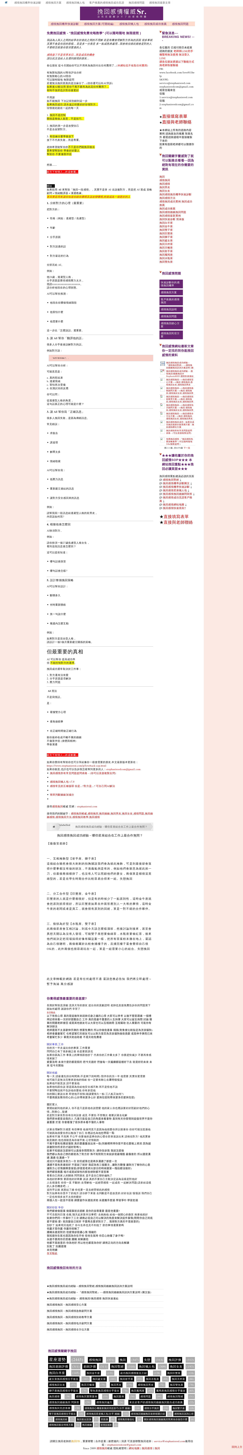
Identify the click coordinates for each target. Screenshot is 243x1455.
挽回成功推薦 (167, 208)
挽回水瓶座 (166, 258)
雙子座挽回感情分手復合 (62, 1413)
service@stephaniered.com (169, 1441)
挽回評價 (174, 1360)
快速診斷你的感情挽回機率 (170, 284)
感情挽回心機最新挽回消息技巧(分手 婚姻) (108, 1408)
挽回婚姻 (104, 813)
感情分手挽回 (151, 1408)
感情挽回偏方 (104, 1402)
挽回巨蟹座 (166, 233)
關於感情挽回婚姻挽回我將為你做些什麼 (166, 1419)
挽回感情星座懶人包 (175, 490)
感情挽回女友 (57, 1384)
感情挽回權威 (79, 813)
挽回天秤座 (166, 244)
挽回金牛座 (166, 226)
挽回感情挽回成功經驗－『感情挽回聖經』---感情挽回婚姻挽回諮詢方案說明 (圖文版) (100, 1292)
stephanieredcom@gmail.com (124, 1444)
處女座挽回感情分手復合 (63, 1379)
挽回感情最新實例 (170, 215)
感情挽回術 (61, 1419)
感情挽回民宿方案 (170, 335)
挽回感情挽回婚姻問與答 (177, 494)
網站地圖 (134, 1448)
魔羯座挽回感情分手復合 (171, 1390)
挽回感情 (94, 817)
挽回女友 (127, 813)
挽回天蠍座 (166, 247)
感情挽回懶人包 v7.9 (62, 781)
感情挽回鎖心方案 (170, 325)
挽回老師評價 (58, 1366)
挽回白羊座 (166, 222)
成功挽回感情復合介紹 (133, 1373)
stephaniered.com (87, 806)
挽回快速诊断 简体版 (171, 219)
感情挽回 (57, 806)
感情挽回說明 (169, 309)
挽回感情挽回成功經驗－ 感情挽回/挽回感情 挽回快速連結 (83, 1298)
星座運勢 (57, 1359)
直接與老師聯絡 (176, 122)
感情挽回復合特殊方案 (61, 1424)
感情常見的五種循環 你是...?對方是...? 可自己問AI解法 (82, 786)
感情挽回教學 (80, 817)
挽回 (162, 176)
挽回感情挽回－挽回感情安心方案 (67, 1304)
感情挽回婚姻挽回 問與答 (64, 1402)
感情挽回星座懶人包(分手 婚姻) (103, 1413)
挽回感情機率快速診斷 (176, 486)
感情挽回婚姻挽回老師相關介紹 (148, 1413)
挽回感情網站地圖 (173, 504)
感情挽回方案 (169, 292)
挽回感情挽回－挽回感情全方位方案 (68, 1329)
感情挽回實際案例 (86, 1396)
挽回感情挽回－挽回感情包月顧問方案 (69, 1323)
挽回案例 (119, 1396)
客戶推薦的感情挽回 (170, 301)
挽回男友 (116, 813)
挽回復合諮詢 (84, 1419)
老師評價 (89, 1366)
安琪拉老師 (106, 1424)
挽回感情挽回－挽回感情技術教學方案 (69, 1317)
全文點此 (51, 1012)
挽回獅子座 (166, 237)
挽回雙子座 (166, 230)
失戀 (147, 1360)
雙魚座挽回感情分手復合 (104, 1390)
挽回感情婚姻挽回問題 (172, 212)
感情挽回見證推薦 (59, 1408)
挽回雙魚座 (166, 261)
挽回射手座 (166, 251)
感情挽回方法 (64, 817)
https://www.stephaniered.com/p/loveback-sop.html (76, 765)
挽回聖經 (117, 1366)
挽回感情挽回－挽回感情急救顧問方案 (69, 1311)
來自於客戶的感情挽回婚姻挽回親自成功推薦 (156, 1402)
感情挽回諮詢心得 (184, 1413)
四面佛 (104, 1419)
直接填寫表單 (174, 116)
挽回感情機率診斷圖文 (176, 483)
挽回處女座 (166, 240)
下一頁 (187, 447)
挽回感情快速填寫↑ (174, 508)
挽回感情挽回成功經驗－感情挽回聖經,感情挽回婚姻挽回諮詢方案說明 (91, 1286)
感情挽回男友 (146, 1384)
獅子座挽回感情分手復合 (63, 1390)
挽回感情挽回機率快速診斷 (175, 194)
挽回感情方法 (167, 198)
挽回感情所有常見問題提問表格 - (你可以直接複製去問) (83, 773)
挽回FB (75, 1441)
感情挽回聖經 (171, 479)
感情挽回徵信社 (126, 1419)
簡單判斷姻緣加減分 (62, 794)
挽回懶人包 (147, 1366)
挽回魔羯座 (166, 254)
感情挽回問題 (169, 316)
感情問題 (139, 813)
